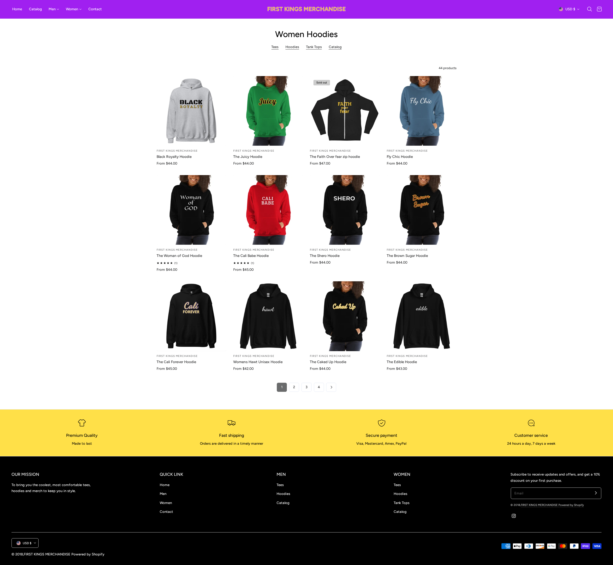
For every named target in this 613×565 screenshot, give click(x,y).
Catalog (335, 47)
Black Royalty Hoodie (174, 156)
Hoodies (292, 47)
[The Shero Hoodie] (345, 210)
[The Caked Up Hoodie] (345, 316)
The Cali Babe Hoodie (251, 255)
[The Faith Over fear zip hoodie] (345, 111)
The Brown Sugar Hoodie (407, 255)
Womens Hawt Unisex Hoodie (258, 362)
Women (166, 503)
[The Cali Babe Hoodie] (268, 210)
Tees (274, 47)
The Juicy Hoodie (247, 156)
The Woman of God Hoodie (179, 255)
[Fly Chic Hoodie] (422, 111)
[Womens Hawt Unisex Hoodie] (268, 316)
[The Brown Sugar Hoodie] (422, 210)
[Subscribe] (596, 493)
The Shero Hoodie (325, 255)
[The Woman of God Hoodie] (191, 210)
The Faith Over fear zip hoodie (335, 156)
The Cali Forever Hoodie (176, 362)
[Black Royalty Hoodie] (191, 111)
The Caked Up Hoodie (328, 362)
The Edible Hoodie (402, 362)
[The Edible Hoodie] (422, 316)
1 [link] (282, 387)
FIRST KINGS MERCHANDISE (539, 505)
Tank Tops (314, 47)
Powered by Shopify (571, 505)
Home (165, 485)
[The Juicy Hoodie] (268, 111)
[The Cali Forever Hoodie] (191, 316)
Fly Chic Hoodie (400, 156)
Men (163, 494)
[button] (589, 9)
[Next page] (331, 387)
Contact (166, 512)
